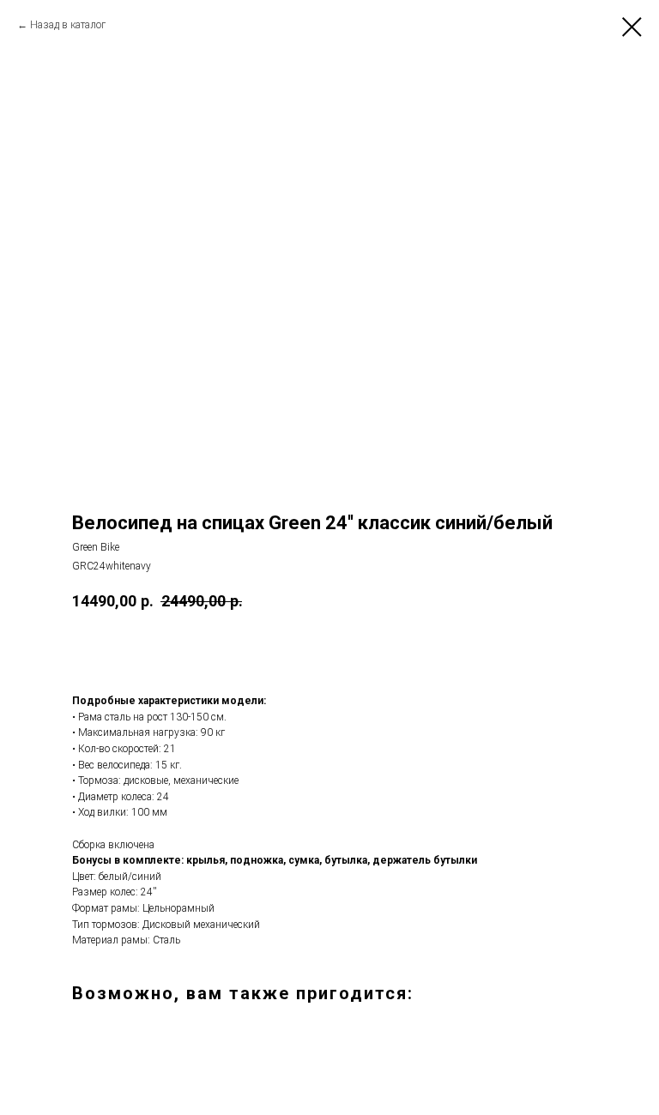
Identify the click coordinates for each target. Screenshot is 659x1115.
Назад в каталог (68, 25)
